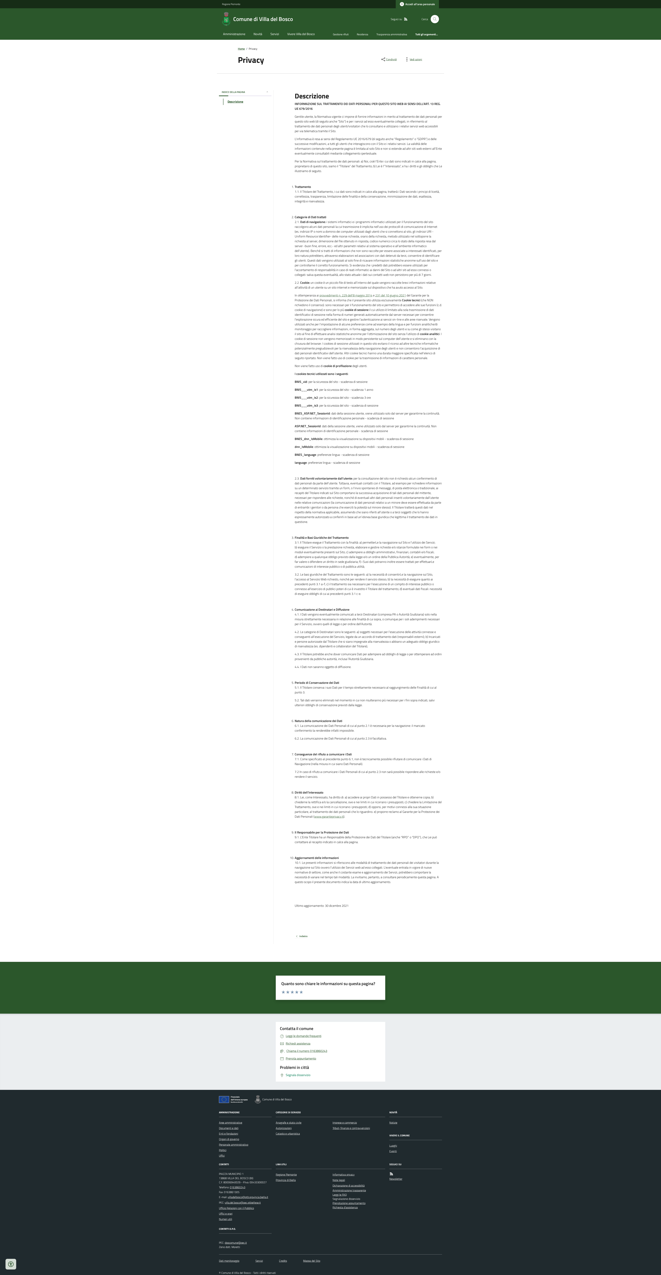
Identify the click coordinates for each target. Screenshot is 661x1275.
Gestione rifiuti (341, 34)
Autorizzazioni (284, 1128)
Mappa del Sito (311, 1261)
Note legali (339, 1180)
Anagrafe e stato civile (288, 1122)
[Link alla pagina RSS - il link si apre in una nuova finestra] (406, 19)
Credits (283, 1261)
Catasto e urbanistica (288, 1133)
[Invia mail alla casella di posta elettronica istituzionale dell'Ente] (248, 1197)
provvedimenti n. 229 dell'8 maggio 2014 (345, 295)
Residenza (362, 34)
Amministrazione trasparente (349, 1190)
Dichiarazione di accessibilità (349, 1185)
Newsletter (395, 1179)
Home (241, 49)
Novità (258, 34)
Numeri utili (225, 1219)
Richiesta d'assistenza (345, 1207)
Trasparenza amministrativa (391, 34)
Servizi (274, 34)
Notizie (393, 1122)
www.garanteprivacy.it (329, 816)
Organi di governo (229, 1139)
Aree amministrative (230, 1122)
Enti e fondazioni (228, 1133)
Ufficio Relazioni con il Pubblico (236, 1208)
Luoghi (393, 1146)
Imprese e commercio (345, 1122)
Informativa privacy (344, 1174)
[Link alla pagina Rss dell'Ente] (391, 1174)
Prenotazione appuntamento (349, 1203)
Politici (222, 1150)
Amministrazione (234, 34)
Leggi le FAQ (340, 1195)
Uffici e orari (225, 1214)
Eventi (393, 1151)
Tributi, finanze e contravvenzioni (351, 1128)
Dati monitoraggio (229, 1261)
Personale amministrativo (233, 1145)
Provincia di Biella (286, 1180)
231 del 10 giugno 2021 (390, 295)
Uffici (222, 1156)
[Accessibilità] (11, 1264)
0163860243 (237, 1187)
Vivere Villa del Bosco (301, 34)
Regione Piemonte (231, 4)
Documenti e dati (228, 1128)
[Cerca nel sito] (433, 19)
